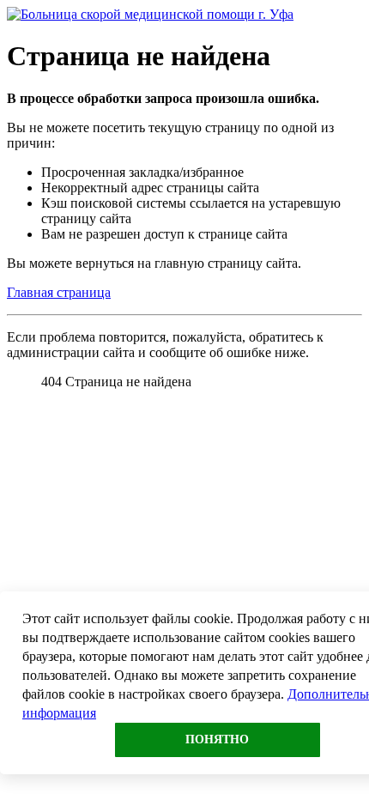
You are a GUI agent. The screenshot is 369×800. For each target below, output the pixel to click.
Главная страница (59, 292)
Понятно (217, 739)
